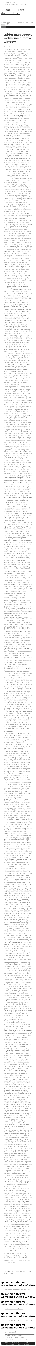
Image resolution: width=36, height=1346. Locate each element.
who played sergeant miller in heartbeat (15, 1344)
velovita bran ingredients (12, 1260)
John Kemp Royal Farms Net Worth (17, 1256)
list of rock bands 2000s (13, 1332)
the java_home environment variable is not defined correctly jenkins (19, 1335)
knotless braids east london (14, 1309)
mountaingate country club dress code (18, 1320)
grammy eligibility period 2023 (15, 4)
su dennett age (10, 2)
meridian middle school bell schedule (18, 1290)
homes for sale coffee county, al (16, 1339)
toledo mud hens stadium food (13, 11)
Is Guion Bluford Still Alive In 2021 (15, 1253)
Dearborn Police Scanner (13, 1255)
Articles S (24, 1257)
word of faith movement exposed (16, 1337)
